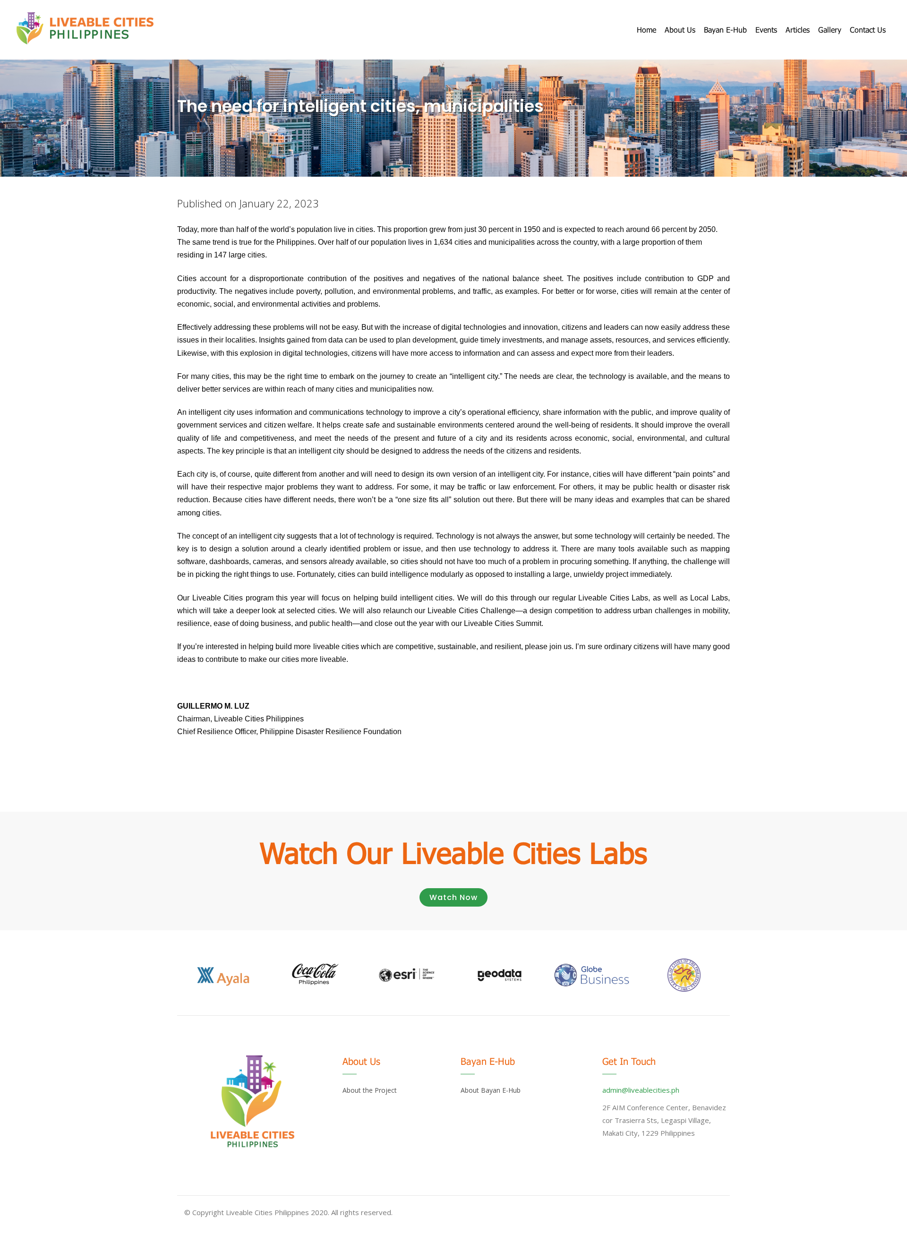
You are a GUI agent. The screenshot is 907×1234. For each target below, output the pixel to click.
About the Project (369, 1090)
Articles (798, 29)
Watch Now (453, 897)
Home (646, 29)
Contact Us (868, 29)
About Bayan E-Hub (491, 1090)
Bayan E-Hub (725, 29)
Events (766, 29)
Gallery (829, 29)
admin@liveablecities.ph (640, 1090)
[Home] (85, 28)
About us (680, 29)
